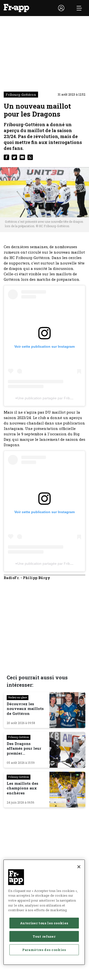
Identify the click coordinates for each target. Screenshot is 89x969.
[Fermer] (78, 866)
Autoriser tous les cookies (44, 923)
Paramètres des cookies (44, 950)
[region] (44, 912)
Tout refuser (44, 936)
